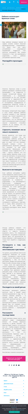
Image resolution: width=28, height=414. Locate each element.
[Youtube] (19, 365)
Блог (5, 392)
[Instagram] (11, 365)
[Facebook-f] (9, 365)
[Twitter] (14, 365)
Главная (4, 7)
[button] (1, 25)
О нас (5, 386)
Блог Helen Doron (11, 7)
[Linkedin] (16, 365)
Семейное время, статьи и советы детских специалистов (13, 8)
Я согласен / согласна (14, 412)
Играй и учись (8, 389)
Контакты (6, 395)
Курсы (5, 380)
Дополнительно (8, 383)
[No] (26, 409)
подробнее (13, 407)
